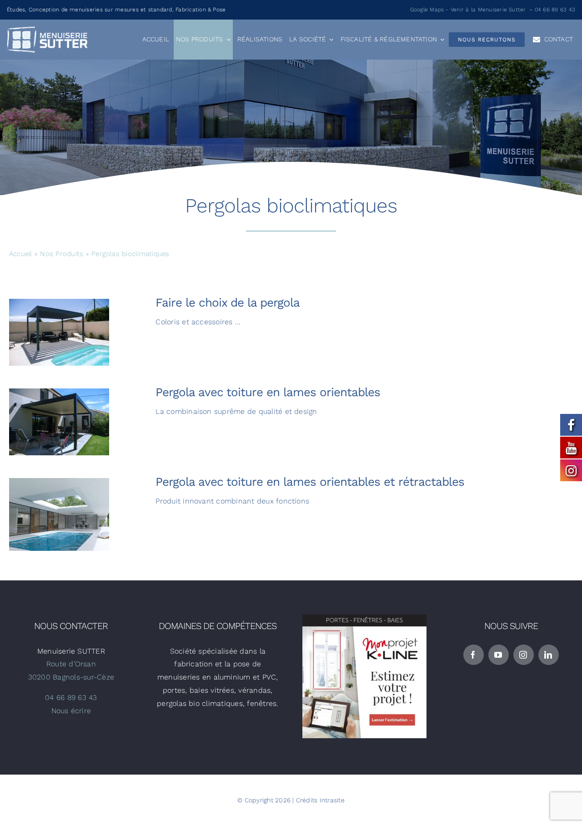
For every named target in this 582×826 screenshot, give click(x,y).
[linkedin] (548, 655)
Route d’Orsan (71, 664)
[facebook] (473, 655)
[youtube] (498, 655)
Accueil (20, 254)
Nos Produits (61, 254)
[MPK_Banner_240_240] (364, 618)
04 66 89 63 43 (555, 9)
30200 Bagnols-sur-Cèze (71, 677)
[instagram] (523, 655)
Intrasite (332, 800)
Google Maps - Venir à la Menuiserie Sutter (468, 9)
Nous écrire (71, 710)
